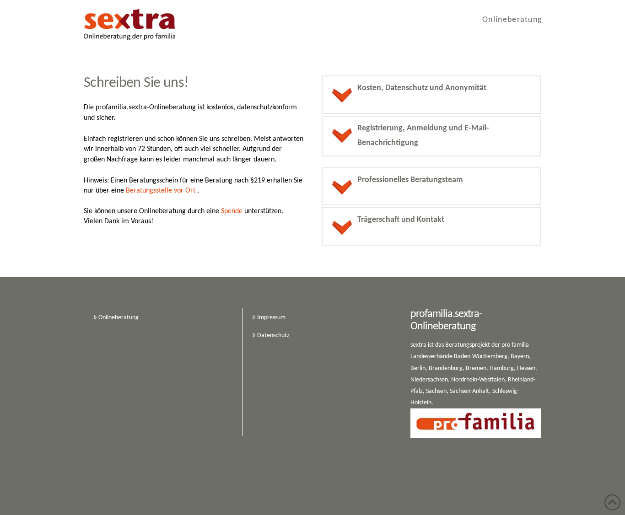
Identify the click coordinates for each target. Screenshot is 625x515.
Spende (231, 211)
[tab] (431, 94)
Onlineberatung (118, 317)
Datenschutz (273, 335)
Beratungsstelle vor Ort (160, 190)
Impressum (271, 317)
